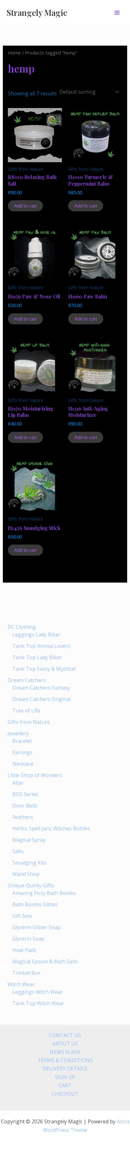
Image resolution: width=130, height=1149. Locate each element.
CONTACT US (65, 1035)
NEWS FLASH (65, 1052)
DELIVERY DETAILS (65, 1068)
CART (65, 1085)
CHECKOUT (65, 1093)
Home (14, 52)
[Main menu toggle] (117, 12)
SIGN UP (65, 1077)
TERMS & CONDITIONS (65, 1060)
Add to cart (25, 205)
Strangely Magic (36, 12)
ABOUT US (65, 1043)
